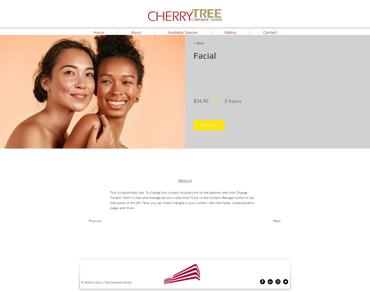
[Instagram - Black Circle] (277, 281)
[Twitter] (285, 281)
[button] (136, 32)
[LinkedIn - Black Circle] (270, 281)
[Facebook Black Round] (262, 281)
